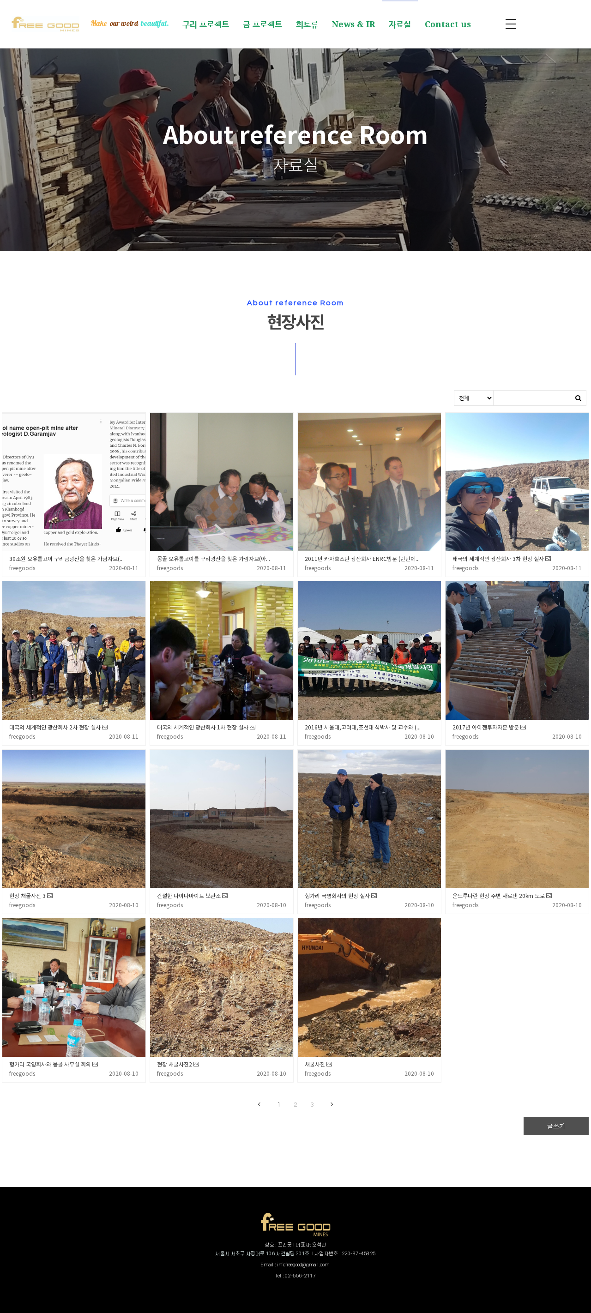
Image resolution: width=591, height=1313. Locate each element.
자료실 (400, 24)
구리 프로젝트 (205, 24)
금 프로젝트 (262, 24)
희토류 (307, 24)
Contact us (448, 24)
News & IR (353, 24)
